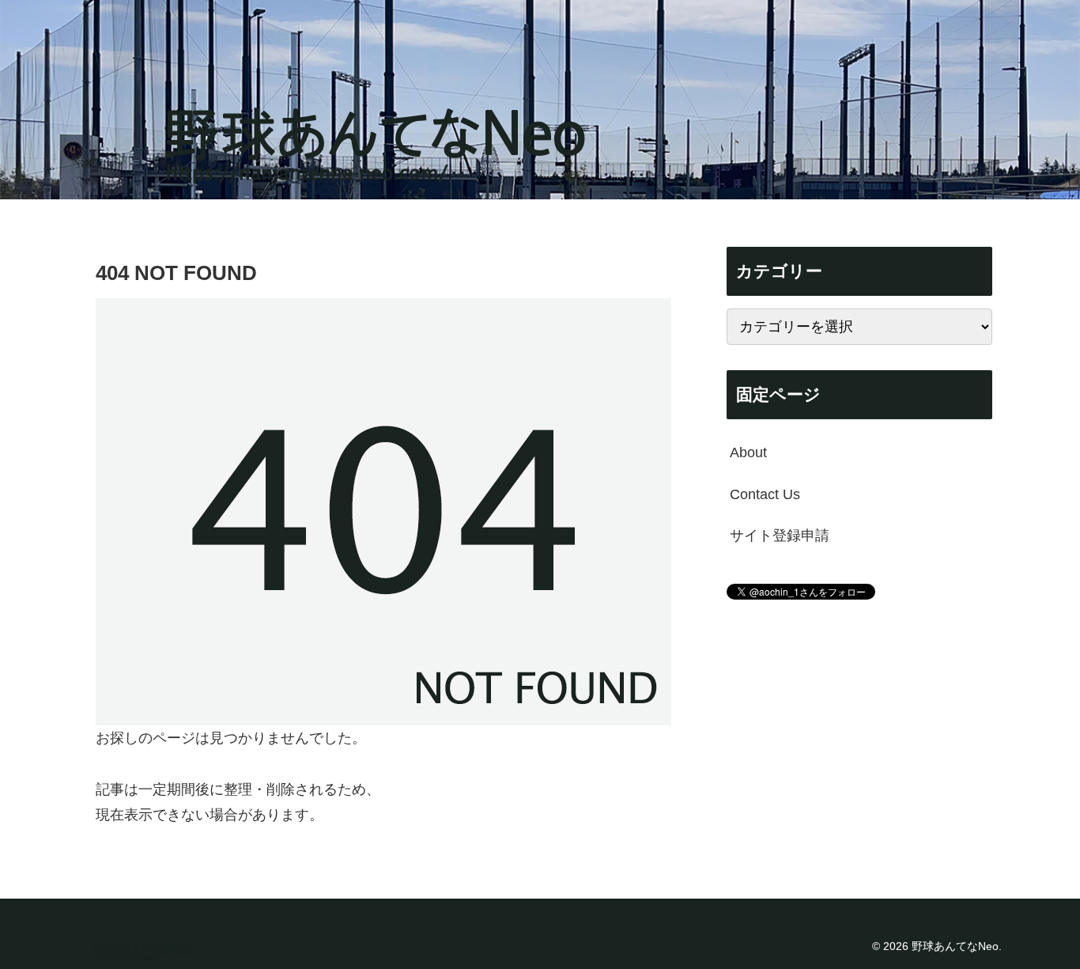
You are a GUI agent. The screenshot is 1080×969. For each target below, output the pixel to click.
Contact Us (765, 494)
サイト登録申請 (779, 535)
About (748, 452)
